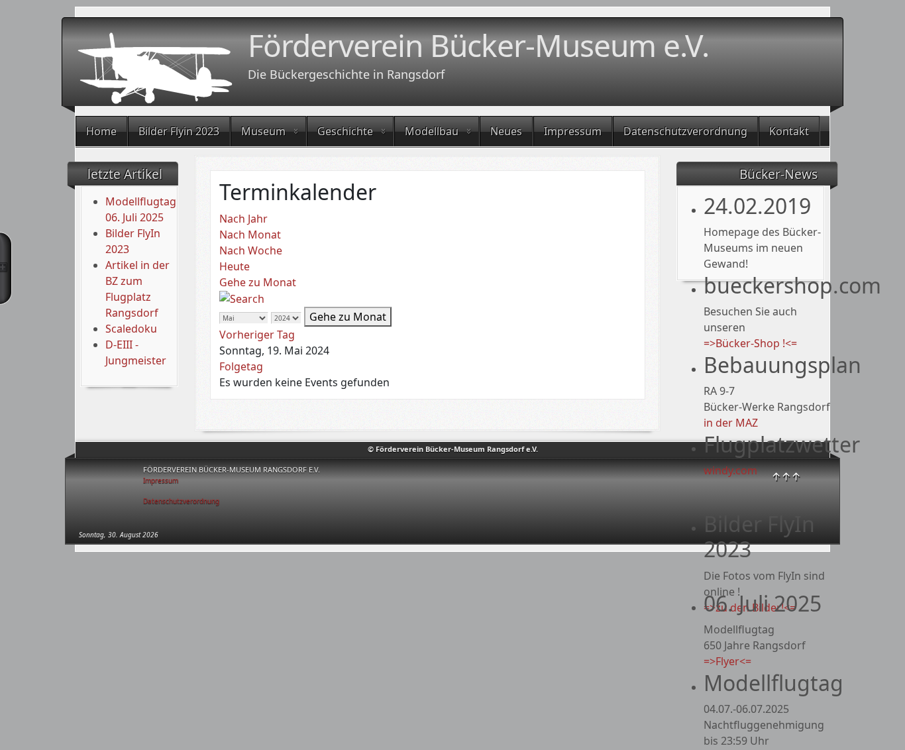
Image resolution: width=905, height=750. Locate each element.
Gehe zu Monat (257, 282)
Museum (263, 131)
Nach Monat (250, 234)
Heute (234, 266)
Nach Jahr (243, 218)
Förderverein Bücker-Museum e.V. (478, 45)
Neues (506, 131)
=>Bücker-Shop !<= (750, 343)
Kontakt (789, 131)
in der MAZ (731, 422)
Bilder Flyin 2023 (178, 131)
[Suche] (241, 298)
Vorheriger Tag (257, 334)
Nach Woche (250, 250)
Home (101, 131)
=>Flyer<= (727, 661)
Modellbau (431, 131)
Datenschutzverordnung (685, 131)
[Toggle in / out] (6, 268)
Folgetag (241, 366)
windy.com (730, 470)
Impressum (573, 131)
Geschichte (345, 131)
